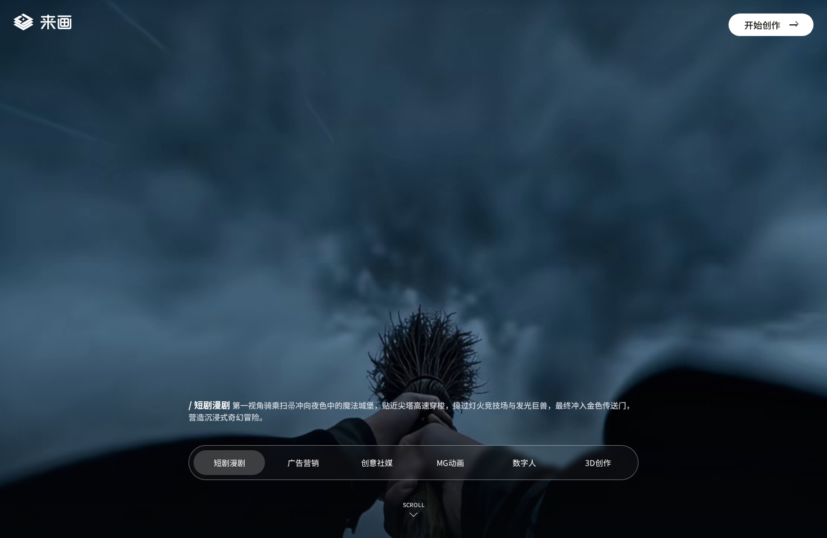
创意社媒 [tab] (377, 462)
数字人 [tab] (524, 462)
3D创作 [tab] (598, 462)
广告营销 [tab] (303, 462)
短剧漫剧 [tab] (229, 462)
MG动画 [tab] (450, 462)
